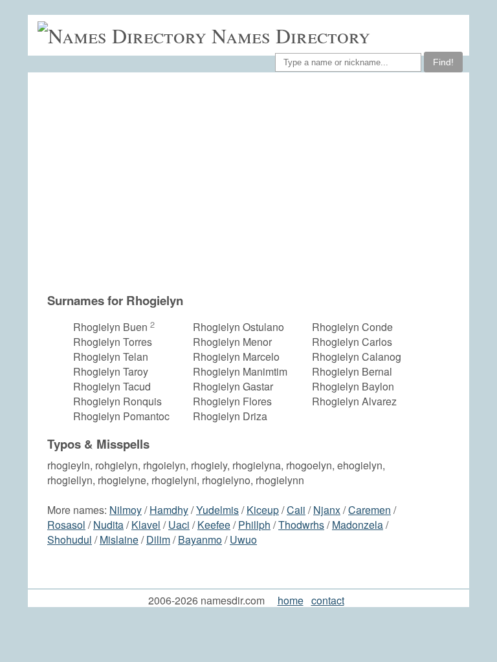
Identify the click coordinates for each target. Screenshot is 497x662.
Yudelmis (217, 509)
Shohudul (69, 539)
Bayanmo (200, 539)
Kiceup (263, 509)
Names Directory (291, 35)
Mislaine (119, 539)
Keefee (213, 524)
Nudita (108, 524)
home (291, 600)
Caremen (369, 509)
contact (327, 600)
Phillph (254, 524)
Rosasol (66, 524)
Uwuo (243, 539)
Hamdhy (168, 509)
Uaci (179, 524)
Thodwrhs (301, 524)
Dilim (158, 539)
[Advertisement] (255, 182)
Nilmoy (125, 509)
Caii (296, 509)
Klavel (145, 524)
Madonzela (357, 524)
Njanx (326, 509)
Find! (443, 62)
